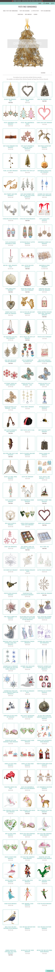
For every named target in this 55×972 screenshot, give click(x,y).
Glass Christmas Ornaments (26, 79)
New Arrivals (28, 14)
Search (35, 14)
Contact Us (49, 970)
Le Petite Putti (35, 11)
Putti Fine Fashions (25, 11)
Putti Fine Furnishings (27, 6)
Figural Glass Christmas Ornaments (41, 79)
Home (4, 11)
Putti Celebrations (46, 11)
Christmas (20, 14)
